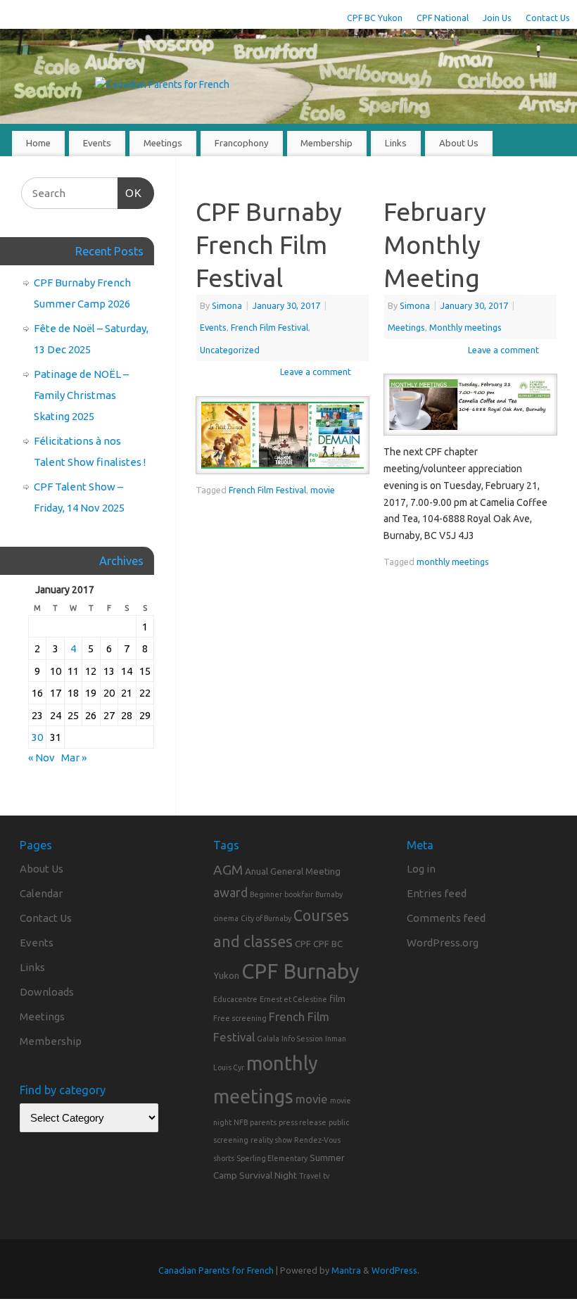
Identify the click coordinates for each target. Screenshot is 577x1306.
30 (37, 737)
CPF (303, 943)
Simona (227, 305)
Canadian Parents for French (216, 1270)
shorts (223, 1158)
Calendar (41, 893)
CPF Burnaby (300, 971)
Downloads (47, 992)
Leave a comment (315, 371)
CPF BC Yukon (374, 18)
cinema (226, 918)
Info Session (302, 1038)
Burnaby (329, 894)
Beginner (266, 894)
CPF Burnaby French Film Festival (269, 244)
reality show (271, 1140)
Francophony (242, 143)
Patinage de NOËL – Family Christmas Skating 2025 (81, 395)
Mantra (346, 1270)
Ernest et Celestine (293, 999)
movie (322, 490)
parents (263, 1122)
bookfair (298, 894)
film (337, 998)
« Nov (41, 757)
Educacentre (235, 999)
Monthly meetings (465, 327)
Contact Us (548, 18)
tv (326, 1176)
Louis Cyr (228, 1067)
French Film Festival (269, 327)
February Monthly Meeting (434, 244)
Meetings (163, 143)
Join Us (497, 18)
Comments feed (446, 918)
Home (38, 143)
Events (97, 143)
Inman (335, 1038)
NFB (241, 1122)
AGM (228, 869)
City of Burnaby (266, 918)
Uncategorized (230, 350)
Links (396, 143)
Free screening (240, 1018)
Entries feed (437, 893)
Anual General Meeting (293, 871)
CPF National (443, 18)
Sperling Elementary (271, 1158)
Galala (268, 1038)
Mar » (74, 757)
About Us (458, 143)
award (230, 892)
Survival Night (268, 1175)
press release (302, 1122)
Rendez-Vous (317, 1140)
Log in (421, 869)
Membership (326, 143)
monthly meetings (453, 561)
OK (130, 192)
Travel (310, 1176)
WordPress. (395, 1270)
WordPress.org (442, 943)
